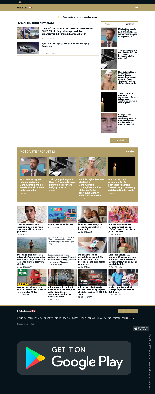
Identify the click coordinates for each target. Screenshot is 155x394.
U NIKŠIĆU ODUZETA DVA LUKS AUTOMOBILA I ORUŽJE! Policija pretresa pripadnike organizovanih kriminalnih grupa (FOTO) (67, 31)
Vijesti (116, 318)
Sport (82, 318)
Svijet (75, 318)
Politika (21, 318)
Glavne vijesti (104, 318)
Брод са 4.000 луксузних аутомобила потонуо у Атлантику (65, 44)
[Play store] (74, 358)
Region (66, 318)
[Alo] (19, 2)
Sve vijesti (119, 140)
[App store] (141, 358)
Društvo (48, 318)
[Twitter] (130, 311)
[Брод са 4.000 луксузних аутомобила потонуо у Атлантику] (28, 48)
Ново (132, 318)
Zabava (91, 318)
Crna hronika (35, 318)
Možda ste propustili (37, 151)
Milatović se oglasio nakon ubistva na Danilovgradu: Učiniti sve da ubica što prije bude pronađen (127, 33)
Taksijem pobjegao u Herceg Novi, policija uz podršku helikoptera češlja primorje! (127, 54)
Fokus (125, 318)
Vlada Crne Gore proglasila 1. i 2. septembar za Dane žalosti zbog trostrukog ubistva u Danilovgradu (127, 98)
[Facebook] (120, 311)
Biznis (58, 318)
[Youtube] (135, 311)
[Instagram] (125, 311)
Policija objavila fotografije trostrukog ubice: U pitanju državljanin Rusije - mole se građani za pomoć (127, 119)
